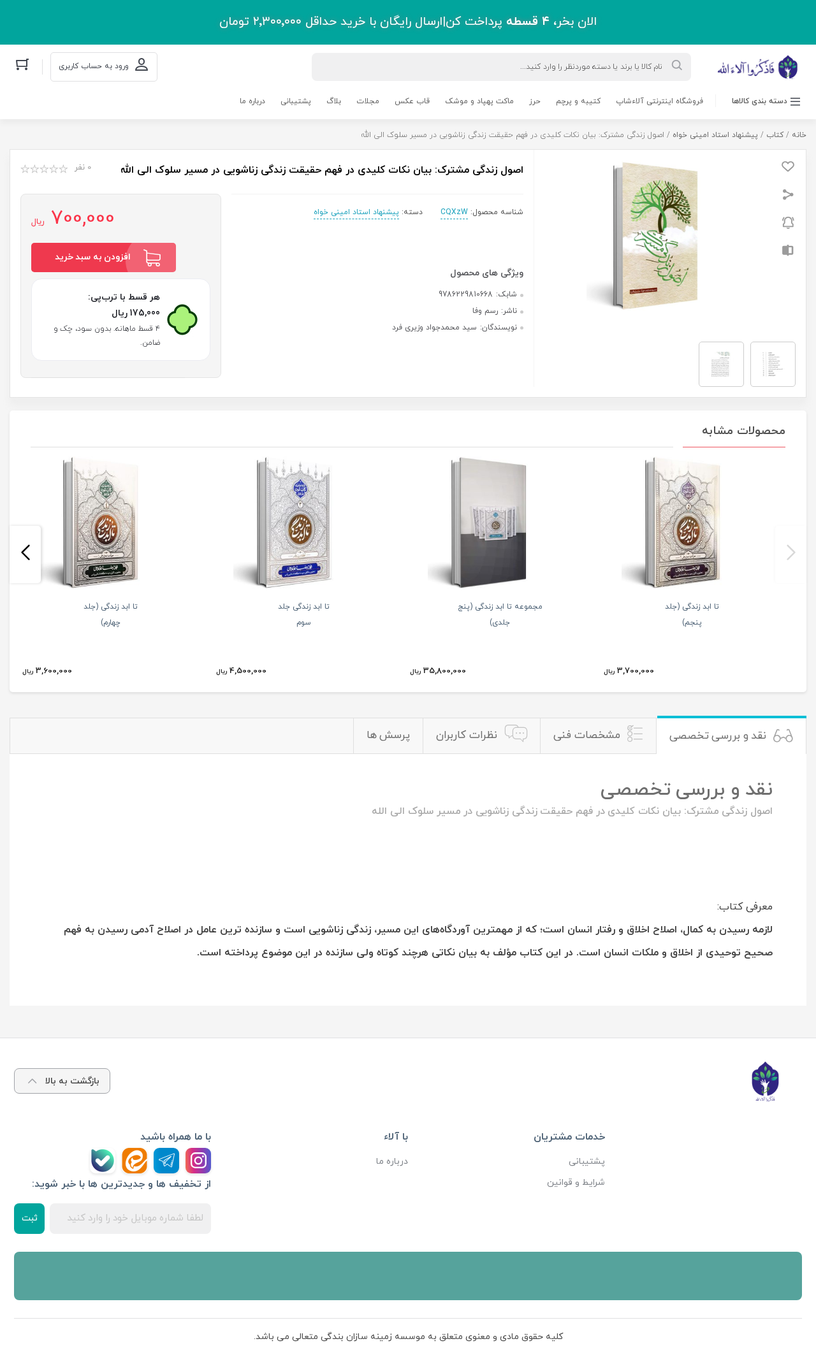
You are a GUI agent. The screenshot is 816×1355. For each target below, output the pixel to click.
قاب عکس (412, 101)
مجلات (367, 101)
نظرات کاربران (466, 735)
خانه (799, 135)
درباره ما (252, 101)
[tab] (731, 735)
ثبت (30, 1218)
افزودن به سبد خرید (93, 257)
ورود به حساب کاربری (94, 66)
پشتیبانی (295, 101)
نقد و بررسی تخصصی (718, 736)
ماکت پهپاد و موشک (479, 101)
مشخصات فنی (586, 735)
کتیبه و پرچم (578, 101)
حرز (535, 101)
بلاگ (333, 101)
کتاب (774, 135)
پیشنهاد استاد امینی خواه (715, 135)
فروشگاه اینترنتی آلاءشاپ (659, 101)
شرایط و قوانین (576, 1183)
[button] (790, 554)
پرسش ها (389, 735)
